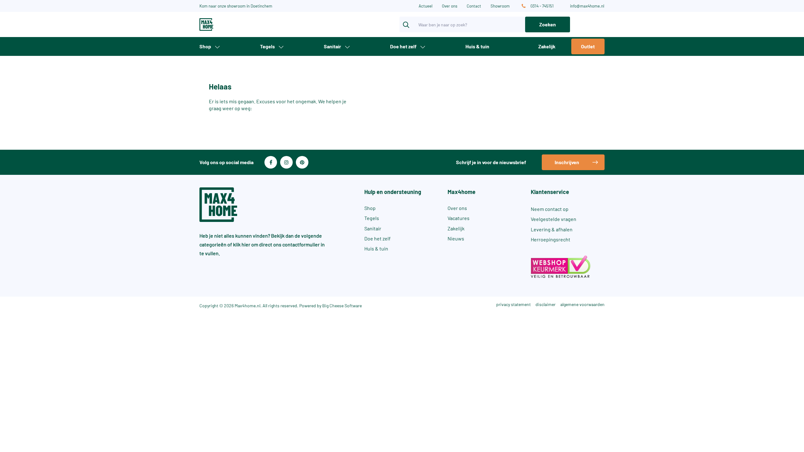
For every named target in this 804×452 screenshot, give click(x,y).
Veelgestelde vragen (553, 219)
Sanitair (332, 46)
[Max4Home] (229, 24)
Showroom (500, 5)
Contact (474, 5)
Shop (205, 46)
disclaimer (545, 304)
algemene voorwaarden (582, 304)
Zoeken (547, 24)
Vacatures (459, 218)
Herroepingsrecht (550, 239)
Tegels (267, 46)
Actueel (425, 5)
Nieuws (456, 238)
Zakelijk (547, 46)
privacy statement (513, 304)
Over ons (449, 5)
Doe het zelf (403, 46)
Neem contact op (549, 209)
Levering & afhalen (552, 229)
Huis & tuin (477, 46)
